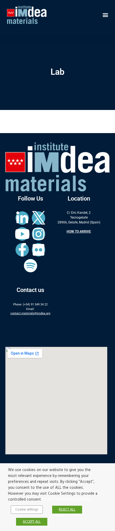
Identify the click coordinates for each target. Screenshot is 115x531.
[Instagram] (38, 234)
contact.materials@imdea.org (30, 313)
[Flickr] (38, 249)
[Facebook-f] (22, 249)
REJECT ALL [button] (67, 509)
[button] (105, 14)
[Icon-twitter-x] (38, 218)
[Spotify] (30, 265)
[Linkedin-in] (22, 218)
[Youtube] (22, 234)
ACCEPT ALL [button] (32, 522)
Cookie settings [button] (26, 509)
